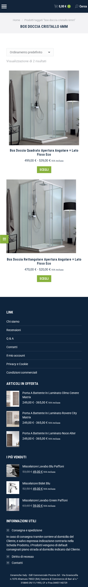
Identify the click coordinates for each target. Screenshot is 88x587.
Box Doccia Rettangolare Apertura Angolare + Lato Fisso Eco (44, 261)
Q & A (10, 338)
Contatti (11, 347)
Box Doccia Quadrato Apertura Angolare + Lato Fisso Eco (44, 152)
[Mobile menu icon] (4, 6)
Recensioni (13, 330)
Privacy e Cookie (17, 364)
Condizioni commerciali (21, 372)
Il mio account (15, 355)
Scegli (44, 169)
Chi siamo (12, 321)
